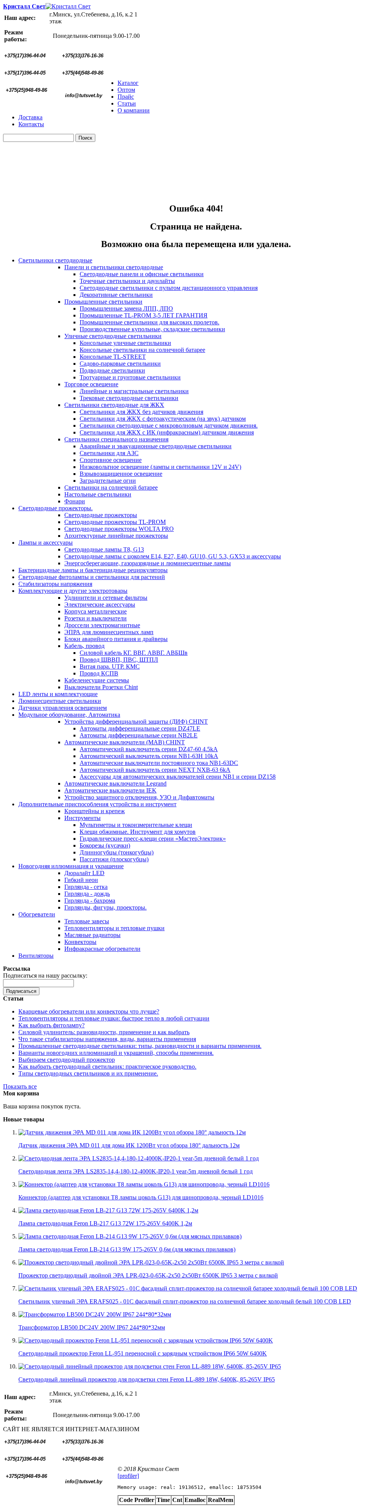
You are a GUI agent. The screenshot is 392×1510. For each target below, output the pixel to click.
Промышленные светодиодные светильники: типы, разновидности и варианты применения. (139, 1046)
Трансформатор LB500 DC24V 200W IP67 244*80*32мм (91, 1327)
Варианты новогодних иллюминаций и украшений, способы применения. (116, 1053)
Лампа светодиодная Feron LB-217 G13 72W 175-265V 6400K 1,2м (105, 1223)
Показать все (20, 1086)
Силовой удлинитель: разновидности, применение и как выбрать (103, 1032)
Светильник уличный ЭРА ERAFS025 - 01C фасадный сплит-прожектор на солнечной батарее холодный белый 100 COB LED (184, 1301)
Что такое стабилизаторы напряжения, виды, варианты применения (107, 1039)
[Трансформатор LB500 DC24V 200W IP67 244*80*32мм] (94, 1314)
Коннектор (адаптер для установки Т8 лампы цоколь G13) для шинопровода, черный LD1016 (140, 1197)
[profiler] (128, 1476)
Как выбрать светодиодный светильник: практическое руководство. (107, 1066)
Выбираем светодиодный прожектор (66, 1059)
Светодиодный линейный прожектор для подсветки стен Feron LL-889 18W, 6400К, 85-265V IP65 (146, 1379)
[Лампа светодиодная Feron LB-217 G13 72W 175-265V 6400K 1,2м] (108, 1210)
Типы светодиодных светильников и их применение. (88, 1073)
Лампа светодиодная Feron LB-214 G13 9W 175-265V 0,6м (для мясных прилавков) (126, 1249)
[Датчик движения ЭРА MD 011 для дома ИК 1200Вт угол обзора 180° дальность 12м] (132, 1132)
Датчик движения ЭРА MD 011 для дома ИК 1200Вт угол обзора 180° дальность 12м (129, 1145)
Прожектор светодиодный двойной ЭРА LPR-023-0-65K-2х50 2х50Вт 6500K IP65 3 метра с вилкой (148, 1275)
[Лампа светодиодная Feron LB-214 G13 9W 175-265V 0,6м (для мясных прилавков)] (130, 1236)
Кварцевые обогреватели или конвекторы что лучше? (88, 1011)
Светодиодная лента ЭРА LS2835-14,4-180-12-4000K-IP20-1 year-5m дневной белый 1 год (135, 1171)
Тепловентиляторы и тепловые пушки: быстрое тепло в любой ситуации (113, 1018)
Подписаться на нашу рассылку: (45, 975)
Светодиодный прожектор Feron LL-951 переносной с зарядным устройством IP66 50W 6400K (142, 1353)
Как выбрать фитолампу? (51, 1025)
